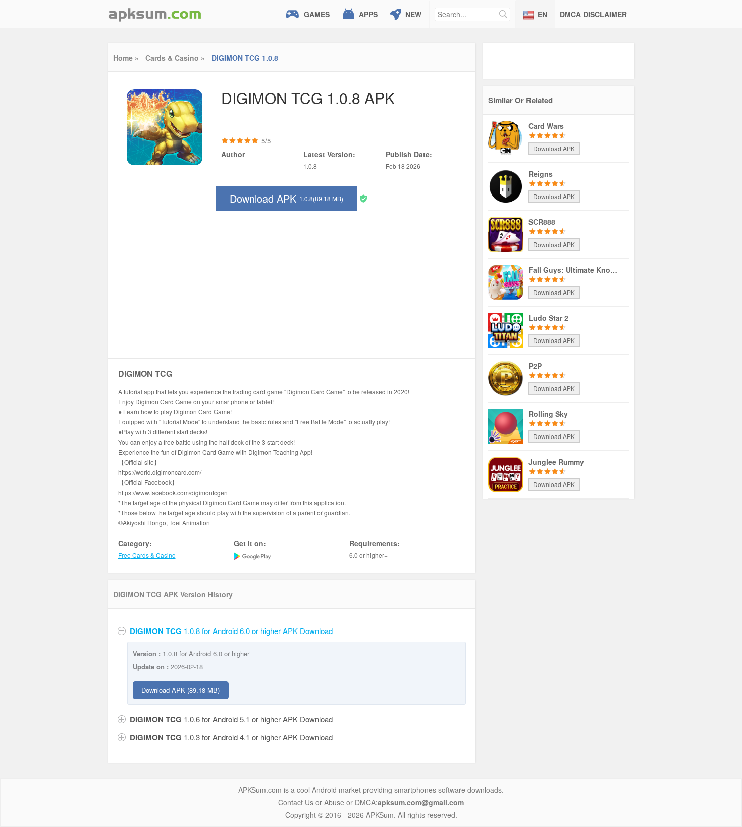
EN (542, 14)
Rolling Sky (548, 414)
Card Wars (546, 126)
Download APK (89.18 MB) (180, 690)
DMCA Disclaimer (593, 14)
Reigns (540, 174)
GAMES (317, 14)
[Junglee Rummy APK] (505, 473)
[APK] (155, 14)
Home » (126, 58)
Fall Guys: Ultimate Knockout (573, 270)
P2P (535, 366)
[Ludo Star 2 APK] (505, 329)
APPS (368, 14)
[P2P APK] (505, 377)
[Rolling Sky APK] (505, 425)
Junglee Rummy (556, 462)
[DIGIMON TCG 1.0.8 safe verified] (363, 198)
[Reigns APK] (505, 185)
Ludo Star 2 (548, 318)
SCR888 (541, 222)
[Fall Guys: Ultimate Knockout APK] (505, 281)
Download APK (286, 198)
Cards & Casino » (175, 58)
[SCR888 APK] (505, 233)
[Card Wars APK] (505, 137)
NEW (413, 14)
